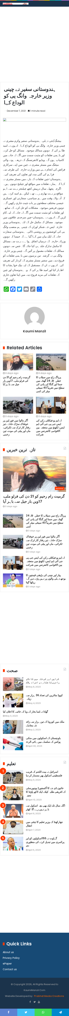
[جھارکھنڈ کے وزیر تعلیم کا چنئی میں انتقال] (13, 827)
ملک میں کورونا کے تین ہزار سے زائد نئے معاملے (45, 723)
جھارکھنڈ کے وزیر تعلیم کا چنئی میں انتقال (44, 823)
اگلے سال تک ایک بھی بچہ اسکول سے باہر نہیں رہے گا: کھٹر (45, 807)
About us (8, 952)
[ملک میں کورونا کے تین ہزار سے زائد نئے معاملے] (13, 727)
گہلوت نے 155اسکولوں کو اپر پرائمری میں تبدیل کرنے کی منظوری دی (45, 841)
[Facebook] (30, 1002)
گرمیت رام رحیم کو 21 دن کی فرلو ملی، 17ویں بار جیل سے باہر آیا (16, 380)
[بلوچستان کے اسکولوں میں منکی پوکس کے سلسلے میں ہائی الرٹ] (13, 743)
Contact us (10, 969)
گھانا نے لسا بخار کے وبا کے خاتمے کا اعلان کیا (25, 711)
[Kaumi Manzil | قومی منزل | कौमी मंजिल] (16, 3)
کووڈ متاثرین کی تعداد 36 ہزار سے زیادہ (44, 697)
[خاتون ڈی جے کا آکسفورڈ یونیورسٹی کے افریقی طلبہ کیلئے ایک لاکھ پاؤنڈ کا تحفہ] (13, 793)
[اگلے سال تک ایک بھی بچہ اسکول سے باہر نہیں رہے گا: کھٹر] (13, 811)
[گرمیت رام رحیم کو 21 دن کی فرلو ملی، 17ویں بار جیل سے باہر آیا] (18, 362)
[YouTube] (39, 1002)
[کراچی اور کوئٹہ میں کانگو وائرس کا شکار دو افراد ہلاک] (13, 684)
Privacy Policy (11, 958)
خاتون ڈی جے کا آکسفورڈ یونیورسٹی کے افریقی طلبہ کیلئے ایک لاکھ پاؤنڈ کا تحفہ (46, 791)
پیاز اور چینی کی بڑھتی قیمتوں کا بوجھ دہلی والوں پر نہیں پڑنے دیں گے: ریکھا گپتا (46, 578)
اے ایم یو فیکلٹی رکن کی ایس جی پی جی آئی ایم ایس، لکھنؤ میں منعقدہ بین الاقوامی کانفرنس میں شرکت (50, 427)
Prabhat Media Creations (48, 996)
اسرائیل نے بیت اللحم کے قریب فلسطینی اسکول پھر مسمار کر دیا (44, 773)
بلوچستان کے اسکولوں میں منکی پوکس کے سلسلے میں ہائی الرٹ (43, 740)
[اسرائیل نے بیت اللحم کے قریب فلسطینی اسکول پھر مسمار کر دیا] (13, 777)
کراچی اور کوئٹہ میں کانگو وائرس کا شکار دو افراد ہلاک (43, 680)
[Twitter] (34, 1002)
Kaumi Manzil (34, 331)
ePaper (7, 963)
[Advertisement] (34, 45)
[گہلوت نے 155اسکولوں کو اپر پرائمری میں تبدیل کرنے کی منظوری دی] (13, 843)
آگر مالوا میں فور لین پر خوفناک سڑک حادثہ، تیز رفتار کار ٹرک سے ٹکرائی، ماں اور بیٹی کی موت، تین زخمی (17, 427)
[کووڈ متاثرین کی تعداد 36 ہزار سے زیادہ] (13, 700)
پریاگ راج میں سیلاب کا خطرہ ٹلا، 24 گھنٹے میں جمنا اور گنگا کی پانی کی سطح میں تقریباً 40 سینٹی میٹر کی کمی (50, 384)
